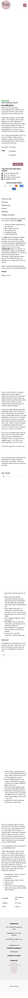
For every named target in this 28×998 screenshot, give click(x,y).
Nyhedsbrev (14, 971)
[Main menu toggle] (24, 5)
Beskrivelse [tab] (5, 212)
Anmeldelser (14, 969)
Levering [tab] (4, 208)
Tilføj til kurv (17, 164)
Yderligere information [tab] (8, 215)
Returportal (14, 967)
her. (24, 446)
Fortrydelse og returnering (14, 965)
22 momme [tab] (5, 202)
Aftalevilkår (14, 963)
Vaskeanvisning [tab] (6, 205)
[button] (5, 101)
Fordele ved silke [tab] (6, 199)
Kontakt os (14, 973)
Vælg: (3, 150)
